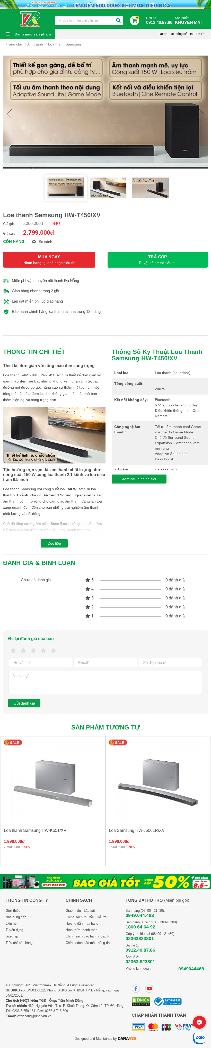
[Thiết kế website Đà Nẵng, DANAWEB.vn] (127, 1039)
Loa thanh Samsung (64, 44)
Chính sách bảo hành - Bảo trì (88, 936)
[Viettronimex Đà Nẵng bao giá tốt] (105, 881)
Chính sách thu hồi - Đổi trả (86, 917)
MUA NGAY (49, 260)
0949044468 (191, 968)
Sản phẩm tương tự (105, 727)
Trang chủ (14, 44)
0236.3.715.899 (56, 1011)
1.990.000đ (14, 841)
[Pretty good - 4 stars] (43, 650)
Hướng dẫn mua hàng (82, 923)
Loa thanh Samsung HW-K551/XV (35, 830)
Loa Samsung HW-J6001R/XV (137, 830)
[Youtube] (149, 989)
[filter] (118, 20)
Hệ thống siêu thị (182, 34)
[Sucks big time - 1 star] (13, 650)
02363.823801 (140, 961)
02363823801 (140, 938)
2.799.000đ (38, 232)
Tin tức (200, 34)
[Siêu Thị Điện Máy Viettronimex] (30, 19)
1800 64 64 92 (140, 926)
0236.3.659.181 (23, 1011)
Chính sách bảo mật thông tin (88, 943)
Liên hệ (11, 923)
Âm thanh (35, 44)
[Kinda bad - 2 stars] (23, 650)
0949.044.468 (140, 915)
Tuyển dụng (14, 930)
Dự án (163, 34)
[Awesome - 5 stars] (53, 650)
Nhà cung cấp (16, 917)
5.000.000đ (32, 223)
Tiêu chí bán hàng (19, 943)
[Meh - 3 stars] (33, 650)
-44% (56, 224)
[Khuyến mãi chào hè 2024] (105, 4)
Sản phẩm (188, 20)
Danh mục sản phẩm (33, 34)
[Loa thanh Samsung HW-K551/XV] (53, 783)
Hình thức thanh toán (81, 930)
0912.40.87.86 (140, 950)
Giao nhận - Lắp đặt (80, 911)
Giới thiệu (13, 911)
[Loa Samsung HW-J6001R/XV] (158, 783)
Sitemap (12, 936)
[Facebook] (136, 989)
